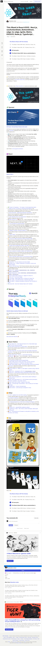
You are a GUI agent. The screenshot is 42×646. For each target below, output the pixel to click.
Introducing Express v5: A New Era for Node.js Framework (22, 401)
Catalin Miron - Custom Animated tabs (17, 386)
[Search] (5, 1)
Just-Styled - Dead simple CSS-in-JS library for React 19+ (21, 278)
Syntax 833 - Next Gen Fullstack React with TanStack (20, 283)
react (8, 36)
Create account (37, 1)
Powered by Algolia (24, 1)
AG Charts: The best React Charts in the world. (17, 126)
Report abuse (26, 528)
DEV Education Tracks (23, 637)
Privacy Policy (21, 640)
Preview (16, 525)
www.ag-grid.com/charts (17, 148)
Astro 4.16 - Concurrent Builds (15, 277)
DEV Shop (35, 638)
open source (14, 641)
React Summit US (13, 219)
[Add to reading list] (2, 51)
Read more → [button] (10, 560)
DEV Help (29, 637)
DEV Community (5, 635)
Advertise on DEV (35, 637)
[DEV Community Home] (1, 1)
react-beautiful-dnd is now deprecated (17, 216)
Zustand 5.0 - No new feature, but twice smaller (19, 261)
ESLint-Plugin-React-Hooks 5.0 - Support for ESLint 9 (21, 275)
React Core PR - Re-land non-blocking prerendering (20, 208)
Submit (10, 525)
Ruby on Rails (19, 642)
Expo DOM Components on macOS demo (18, 346)
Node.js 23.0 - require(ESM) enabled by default (19, 407)
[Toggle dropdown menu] (40, 533)
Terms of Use (27, 640)
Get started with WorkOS (12, 336)
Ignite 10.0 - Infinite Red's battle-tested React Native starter (22, 372)
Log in (31, 1)
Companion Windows (13, 397)
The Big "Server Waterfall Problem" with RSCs (19, 245)
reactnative (12, 36)
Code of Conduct (20, 528)
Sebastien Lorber (12, 21)
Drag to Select (12, 234)
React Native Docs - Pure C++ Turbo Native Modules (20, 354)
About (19, 638)
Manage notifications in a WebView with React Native (20, 363)
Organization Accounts (6, 638)
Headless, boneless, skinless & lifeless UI (18, 230)
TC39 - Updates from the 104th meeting (18, 394)
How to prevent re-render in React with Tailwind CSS (20, 251)
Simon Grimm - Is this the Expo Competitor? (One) (20, 387)
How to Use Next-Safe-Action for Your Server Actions (21, 256)
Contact (22, 638)
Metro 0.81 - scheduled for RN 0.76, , (22, 371)
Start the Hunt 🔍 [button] (9, 629)
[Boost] (2, 55)
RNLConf (11, 356)
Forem (9, 641)
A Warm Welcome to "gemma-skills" (19, 553)
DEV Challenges (9, 637)
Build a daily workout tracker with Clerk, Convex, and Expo (22, 361)
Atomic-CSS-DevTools (14, 266)
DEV (25, 641)
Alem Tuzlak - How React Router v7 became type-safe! (21, 279)
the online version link (19, 79)
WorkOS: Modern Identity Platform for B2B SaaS (17, 311)
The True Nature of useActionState (16, 223)
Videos (17, 637)
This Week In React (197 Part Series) (19, 41)
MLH (38, 638)
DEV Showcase (13, 638)
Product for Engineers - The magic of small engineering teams (22, 207)
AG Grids (11, 130)
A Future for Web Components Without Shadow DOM (20, 238)
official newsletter (19, 86)
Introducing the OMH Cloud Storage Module (18, 360)
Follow (23, 570)
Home (5, 637)
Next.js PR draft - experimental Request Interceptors (20, 212)
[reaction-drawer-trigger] (2, 43)
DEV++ (14, 637)
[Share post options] (2, 59)
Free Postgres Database (28, 638)
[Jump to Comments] (2, 47)
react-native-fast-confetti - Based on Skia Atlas (19, 382)
